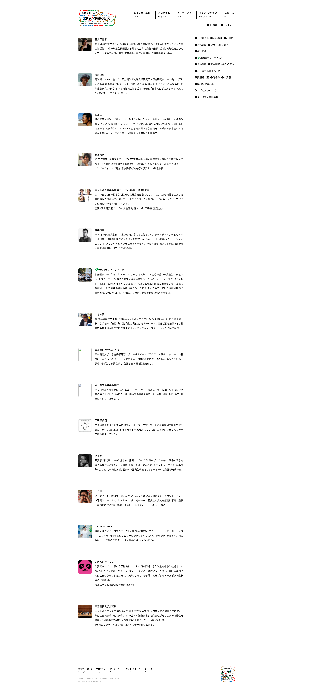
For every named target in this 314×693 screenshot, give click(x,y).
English (228, 25)
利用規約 (103, 678)
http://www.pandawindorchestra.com (114, 584)
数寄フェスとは (142, 14)
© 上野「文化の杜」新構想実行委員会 (90, 681)
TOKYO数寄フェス (97, 18)
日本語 (213, 25)
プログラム (164, 14)
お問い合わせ (114, 678)
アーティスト (184, 14)
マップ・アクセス (208, 14)
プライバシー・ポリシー (87, 678)
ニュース (229, 14)
